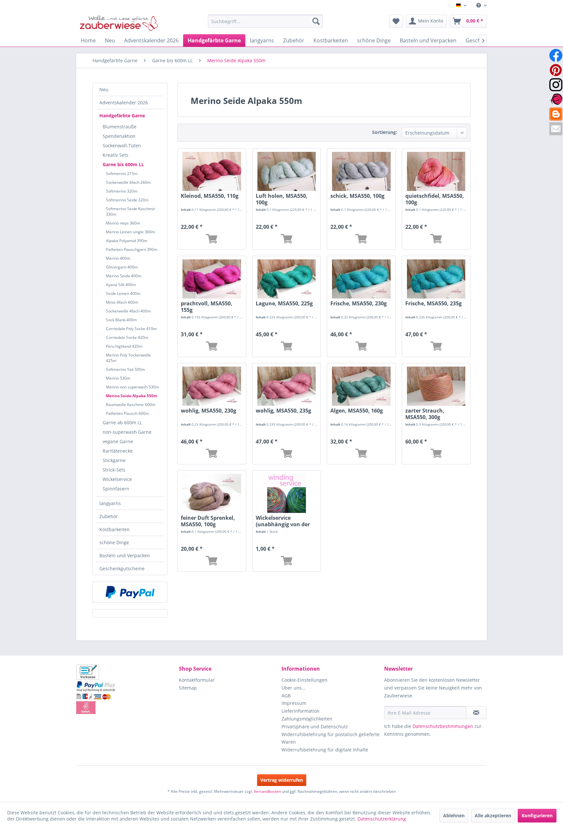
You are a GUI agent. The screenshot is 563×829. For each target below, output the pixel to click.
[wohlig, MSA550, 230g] (211, 386)
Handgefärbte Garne (122, 115)
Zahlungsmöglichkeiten (307, 719)
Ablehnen (454, 815)
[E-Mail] (555, 128)
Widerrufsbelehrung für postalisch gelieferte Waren (331, 738)
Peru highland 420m (124, 346)
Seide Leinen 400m (123, 293)
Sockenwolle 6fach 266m (128, 182)
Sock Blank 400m (121, 320)
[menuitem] (479, 5)
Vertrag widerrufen (281, 780)
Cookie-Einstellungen (304, 680)
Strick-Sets (114, 470)
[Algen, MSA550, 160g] (361, 386)
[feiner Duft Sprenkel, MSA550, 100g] (211, 493)
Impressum (294, 703)
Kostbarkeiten (114, 529)
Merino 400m (118, 258)
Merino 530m (118, 378)
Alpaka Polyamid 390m (126, 240)
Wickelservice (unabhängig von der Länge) (283, 521)
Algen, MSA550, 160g (356, 410)
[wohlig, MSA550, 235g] (286, 386)
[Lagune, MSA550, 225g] (286, 278)
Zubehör (108, 516)
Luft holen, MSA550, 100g (282, 199)
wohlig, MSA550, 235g (283, 410)
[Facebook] (555, 55)
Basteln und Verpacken (124, 555)
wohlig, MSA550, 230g (208, 410)
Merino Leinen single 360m (130, 232)
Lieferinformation (301, 711)
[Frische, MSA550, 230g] (361, 278)
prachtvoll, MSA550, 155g (206, 306)
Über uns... (294, 688)
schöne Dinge (114, 542)
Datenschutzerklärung (381, 819)
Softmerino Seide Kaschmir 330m (130, 211)
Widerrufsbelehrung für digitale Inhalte (325, 750)
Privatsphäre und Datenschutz (315, 726)
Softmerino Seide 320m (127, 200)
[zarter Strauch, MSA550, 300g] (436, 386)
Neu (103, 89)
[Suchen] (316, 21)
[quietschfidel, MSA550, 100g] (436, 171)
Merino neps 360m (123, 223)
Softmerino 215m (121, 173)
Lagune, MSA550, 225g (284, 303)
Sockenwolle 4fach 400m (128, 311)
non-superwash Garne (127, 432)
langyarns (110, 503)
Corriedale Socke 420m (127, 337)
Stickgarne (114, 460)
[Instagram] (555, 84)
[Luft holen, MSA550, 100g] (286, 171)
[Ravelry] (555, 99)
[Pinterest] (555, 70)
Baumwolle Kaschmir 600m (130, 404)
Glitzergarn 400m (122, 267)
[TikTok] (555, 114)
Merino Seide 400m (123, 276)
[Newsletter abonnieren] (476, 712)
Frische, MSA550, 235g (433, 303)
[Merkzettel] (396, 21)
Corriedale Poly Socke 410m (131, 328)
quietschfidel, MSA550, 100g (434, 199)
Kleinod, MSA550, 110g (209, 196)
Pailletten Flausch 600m (127, 413)
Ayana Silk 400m (121, 284)
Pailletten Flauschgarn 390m (131, 249)
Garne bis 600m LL (123, 164)
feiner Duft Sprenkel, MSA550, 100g (208, 521)
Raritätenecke (118, 451)
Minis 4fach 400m (122, 302)
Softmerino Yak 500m (125, 369)
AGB (286, 695)
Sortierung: (384, 132)
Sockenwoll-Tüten (122, 145)
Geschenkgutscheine (122, 568)
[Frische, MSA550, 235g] (436, 278)
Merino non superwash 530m (132, 387)
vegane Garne (118, 441)
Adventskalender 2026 (123, 102)
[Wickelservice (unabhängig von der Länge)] (286, 493)
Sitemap (188, 688)
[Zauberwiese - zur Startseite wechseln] (118, 23)
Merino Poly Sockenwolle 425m (128, 357)
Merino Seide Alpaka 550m (131, 396)
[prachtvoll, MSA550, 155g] (211, 278)
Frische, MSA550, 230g (358, 303)
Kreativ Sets (115, 155)
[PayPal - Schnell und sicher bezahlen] (130, 592)
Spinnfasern (116, 489)
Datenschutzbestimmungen (442, 726)
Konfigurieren (537, 815)
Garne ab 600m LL (122, 422)
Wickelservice (117, 479)
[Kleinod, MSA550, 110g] (211, 171)
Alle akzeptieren (493, 815)
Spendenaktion (119, 136)
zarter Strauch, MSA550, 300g (424, 413)
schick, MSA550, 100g (357, 196)
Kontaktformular (197, 680)
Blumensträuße (120, 127)
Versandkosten (267, 791)
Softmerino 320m (121, 191)
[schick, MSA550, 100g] (361, 171)
